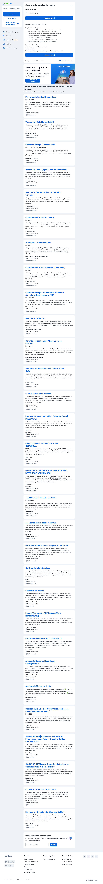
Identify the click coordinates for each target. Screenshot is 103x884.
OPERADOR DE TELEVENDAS (38, 394)
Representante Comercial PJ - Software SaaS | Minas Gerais (46, 417)
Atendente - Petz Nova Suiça (38, 242)
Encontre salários (67, 862)
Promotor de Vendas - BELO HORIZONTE (43, 638)
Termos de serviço (10, 880)
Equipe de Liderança (29, 864)
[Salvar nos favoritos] (71, 5)
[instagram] (88, 856)
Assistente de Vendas (35, 318)
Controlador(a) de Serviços (37, 568)
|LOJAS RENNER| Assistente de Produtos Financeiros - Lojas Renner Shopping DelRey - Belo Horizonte (45, 739)
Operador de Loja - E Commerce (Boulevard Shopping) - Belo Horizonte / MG (44, 293)
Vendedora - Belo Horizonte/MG (39, 122)
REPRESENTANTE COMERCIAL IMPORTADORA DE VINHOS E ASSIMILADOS (46, 471)
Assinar (53, 844)
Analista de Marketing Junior (38, 686)
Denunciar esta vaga (66, 61)
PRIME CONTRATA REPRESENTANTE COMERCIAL (41, 444)
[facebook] (84, 856)
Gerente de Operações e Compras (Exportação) (46, 545)
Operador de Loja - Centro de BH (40, 144)
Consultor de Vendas (34, 590)
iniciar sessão (11, 18)
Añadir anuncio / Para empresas (10, 23)
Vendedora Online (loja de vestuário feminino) (46, 170)
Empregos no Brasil (29, 872)
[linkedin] (96, 856)
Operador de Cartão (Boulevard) (39, 217)
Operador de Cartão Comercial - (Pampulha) (45, 267)
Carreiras (26, 867)
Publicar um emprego (49, 859)
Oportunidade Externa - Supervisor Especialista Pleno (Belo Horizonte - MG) (46, 710)
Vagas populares (66, 859)
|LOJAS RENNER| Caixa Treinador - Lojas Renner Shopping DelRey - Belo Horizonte (47, 765)
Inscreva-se (12, 14)
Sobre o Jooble (28, 859)
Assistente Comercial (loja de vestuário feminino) (43, 193)
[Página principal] (12, 3)
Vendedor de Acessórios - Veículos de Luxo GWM (44, 369)
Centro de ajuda (28, 869)
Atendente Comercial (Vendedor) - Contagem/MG (41, 662)
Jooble (96, 880)
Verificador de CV (67, 864)
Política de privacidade (23, 880)
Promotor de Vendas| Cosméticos (40, 97)
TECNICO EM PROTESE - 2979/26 (40, 498)
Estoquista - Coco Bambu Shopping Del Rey (44, 812)
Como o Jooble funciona (31, 862)
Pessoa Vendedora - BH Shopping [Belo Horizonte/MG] (43, 614)
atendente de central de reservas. (40, 523)
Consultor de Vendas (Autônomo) (40, 789)
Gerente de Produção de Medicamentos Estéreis (43, 342)
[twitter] (92, 856)
